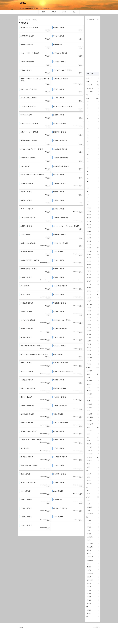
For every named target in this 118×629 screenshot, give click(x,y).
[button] (98, 19)
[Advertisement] (92, 47)
